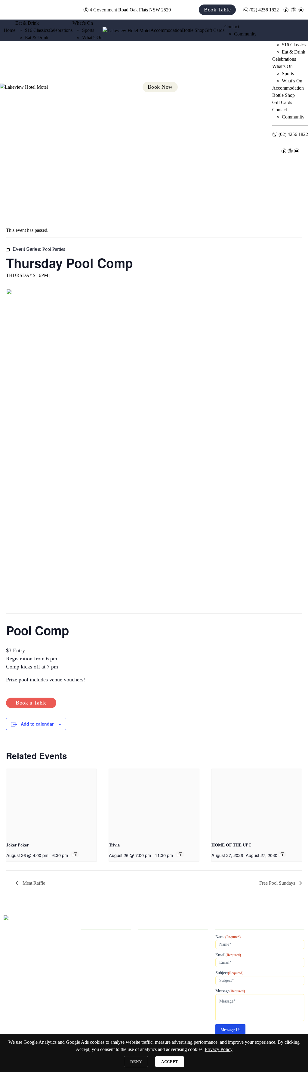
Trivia (114, 845)
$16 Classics (37, 30)
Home (9, 30)
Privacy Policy (94, 1023)
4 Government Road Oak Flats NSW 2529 (127, 9)
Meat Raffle (33, 883)
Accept (169, 1061)
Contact (231, 26)
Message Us (230, 1029)
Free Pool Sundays (277, 883)
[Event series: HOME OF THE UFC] (282, 854)
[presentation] (51, 803)
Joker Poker (17, 845)
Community (245, 33)
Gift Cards (214, 30)
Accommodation (166, 30)
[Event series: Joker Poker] (75, 854)
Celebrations (60, 30)
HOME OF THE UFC (231, 845)
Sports (88, 30)
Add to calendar (37, 724)
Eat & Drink (27, 23)
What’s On (82, 23)
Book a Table (31, 703)
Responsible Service (100, 1031)
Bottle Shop (193, 30)
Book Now (91, 1015)
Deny (136, 1061)
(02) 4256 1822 (261, 9)
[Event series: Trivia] (180, 854)
